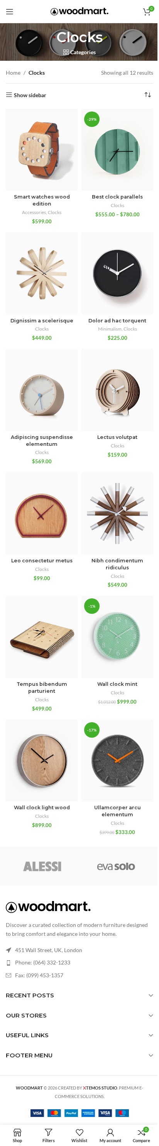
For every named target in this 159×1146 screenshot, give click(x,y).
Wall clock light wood (42, 807)
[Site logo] (79, 10)
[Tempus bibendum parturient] (42, 637)
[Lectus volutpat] (117, 390)
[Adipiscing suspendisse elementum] (42, 390)
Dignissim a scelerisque (41, 321)
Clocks (54, 212)
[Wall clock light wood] (42, 760)
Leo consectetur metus (42, 561)
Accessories (34, 212)
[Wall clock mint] (117, 637)
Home (13, 72)
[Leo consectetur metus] (42, 513)
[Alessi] (43, 866)
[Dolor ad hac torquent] (117, 273)
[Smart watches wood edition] (42, 150)
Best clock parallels (117, 197)
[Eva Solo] (116, 866)
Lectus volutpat (117, 437)
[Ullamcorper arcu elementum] (117, 760)
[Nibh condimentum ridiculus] (117, 513)
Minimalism (110, 329)
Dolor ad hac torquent (117, 321)
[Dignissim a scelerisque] (42, 273)
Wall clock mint (117, 684)
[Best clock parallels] (117, 150)
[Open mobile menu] (9, 11)
